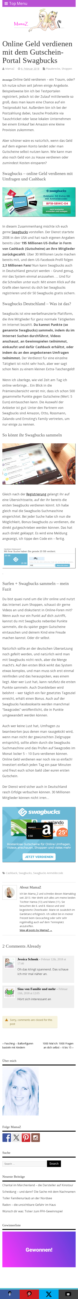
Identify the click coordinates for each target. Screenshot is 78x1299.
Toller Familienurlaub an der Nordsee (27, 1198)
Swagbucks (20, 232)
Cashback (11, 873)
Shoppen (67, 68)
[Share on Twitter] (49, 1294)
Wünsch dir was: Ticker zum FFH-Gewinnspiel (32, 1211)
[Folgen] (6, 1137)
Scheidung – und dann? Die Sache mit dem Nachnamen (38, 1192)
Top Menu (18, 3)
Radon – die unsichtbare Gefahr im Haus (29, 1205)
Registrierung (36, 494)
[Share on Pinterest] (29, 1294)
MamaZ (10, 68)
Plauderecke (53, 68)
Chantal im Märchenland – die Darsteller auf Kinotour (37, 1185)
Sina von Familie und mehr (36, 989)
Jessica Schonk (27, 959)
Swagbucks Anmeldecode (48, 873)
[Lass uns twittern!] (16, 1137)
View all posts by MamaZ (36, 930)
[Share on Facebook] (10, 1294)
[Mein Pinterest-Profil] (26, 1137)
